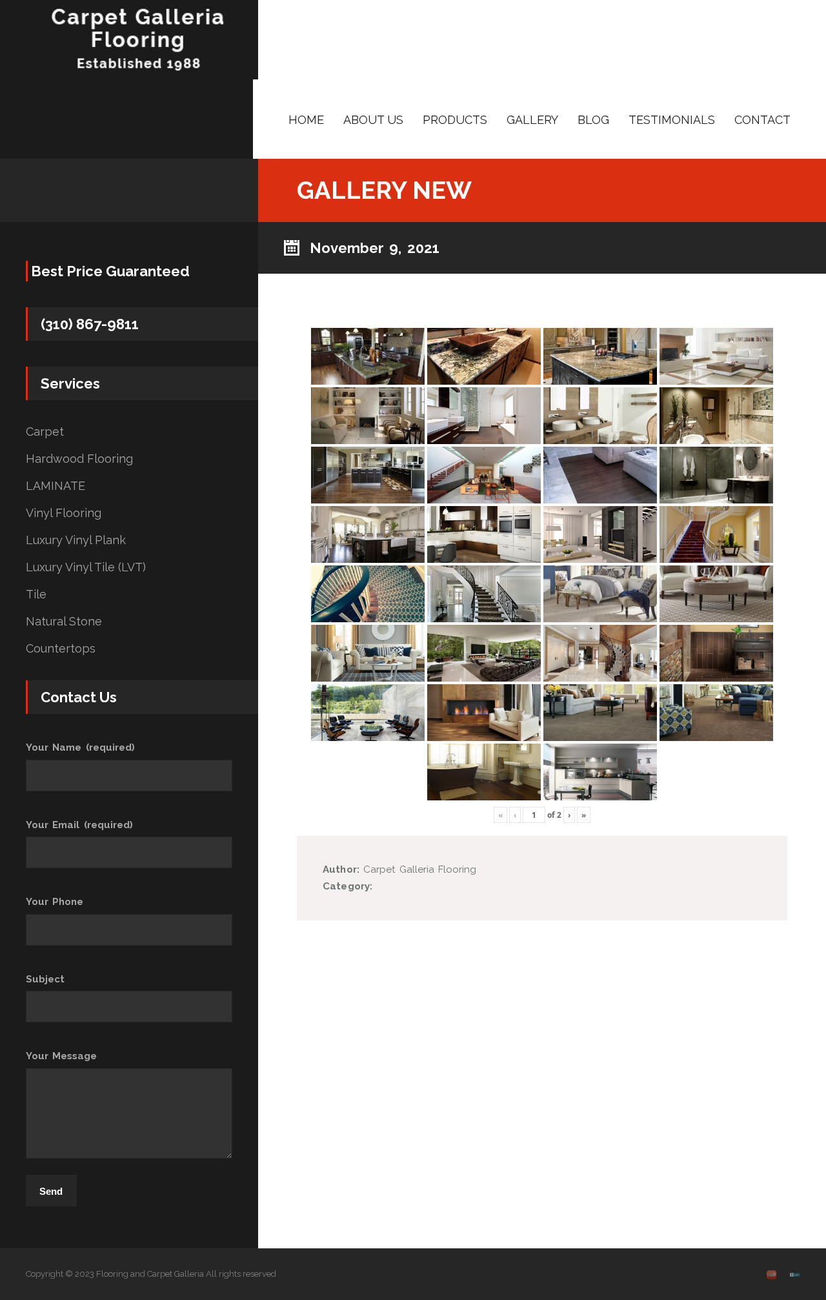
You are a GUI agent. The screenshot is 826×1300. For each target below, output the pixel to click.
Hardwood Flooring (79, 459)
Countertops (61, 649)
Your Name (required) (80, 747)
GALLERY (532, 120)
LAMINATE (55, 486)
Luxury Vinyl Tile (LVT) (86, 567)
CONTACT (762, 120)
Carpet (45, 432)
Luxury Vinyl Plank (76, 540)
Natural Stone (64, 621)
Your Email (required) (79, 825)
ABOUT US (373, 120)
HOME (306, 120)
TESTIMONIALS (672, 120)
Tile (36, 594)
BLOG (593, 120)
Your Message (61, 1056)
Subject (45, 979)
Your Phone (54, 902)
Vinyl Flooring (63, 513)
